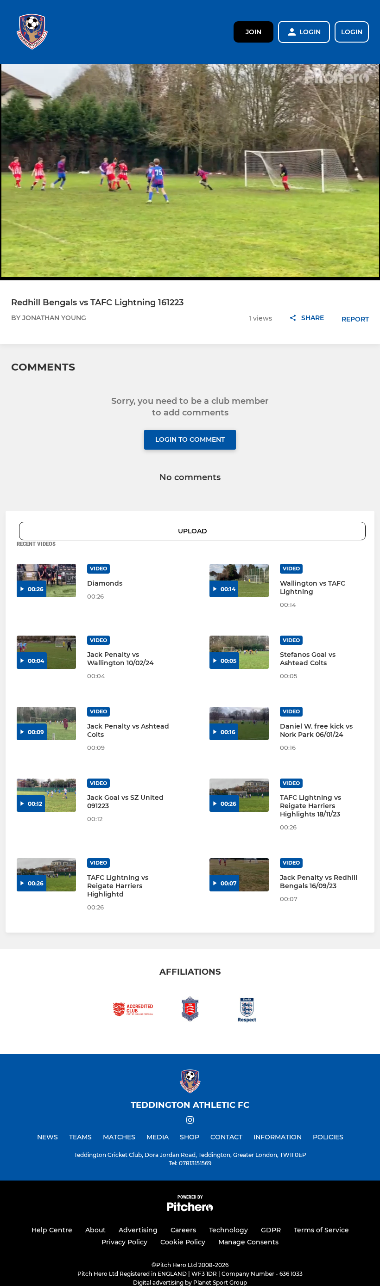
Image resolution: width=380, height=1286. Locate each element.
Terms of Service (321, 1230)
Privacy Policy (124, 1242)
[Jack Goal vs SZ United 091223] (46, 795)
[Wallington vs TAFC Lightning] (239, 580)
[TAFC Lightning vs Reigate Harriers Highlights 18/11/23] (239, 795)
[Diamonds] (46, 580)
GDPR (271, 1230)
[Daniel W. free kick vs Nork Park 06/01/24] (239, 723)
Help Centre (52, 1230)
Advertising (138, 1230)
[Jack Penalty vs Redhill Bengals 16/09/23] (239, 874)
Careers (183, 1230)
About (95, 1230)
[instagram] (190, 1121)
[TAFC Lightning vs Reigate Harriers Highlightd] (46, 874)
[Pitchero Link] (190, 1209)
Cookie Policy (182, 1242)
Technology (228, 1230)
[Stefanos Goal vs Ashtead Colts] (239, 652)
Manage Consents (248, 1242)
